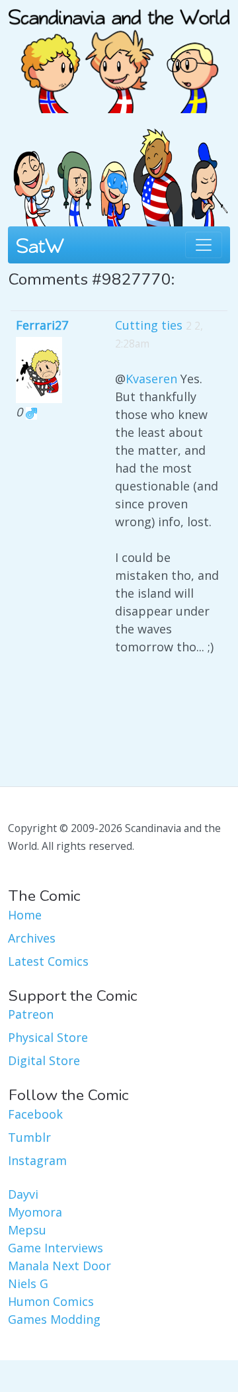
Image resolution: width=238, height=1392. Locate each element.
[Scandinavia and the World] (119, 55)
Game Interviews (55, 1248)
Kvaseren (151, 379)
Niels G (28, 1283)
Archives (32, 938)
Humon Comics (51, 1301)
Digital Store (44, 1060)
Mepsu (27, 1230)
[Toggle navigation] (203, 245)
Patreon (31, 1014)
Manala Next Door (59, 1266)
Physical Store (48, 1037)
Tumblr (29, 1137)
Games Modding (54, 1319)
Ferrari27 (42, 325)
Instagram (37, 1160)
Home (25, 915)
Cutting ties (148, 325)
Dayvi (23, 1194)
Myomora (35, 1212)
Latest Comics (48, 961)
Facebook (35, 1114)
